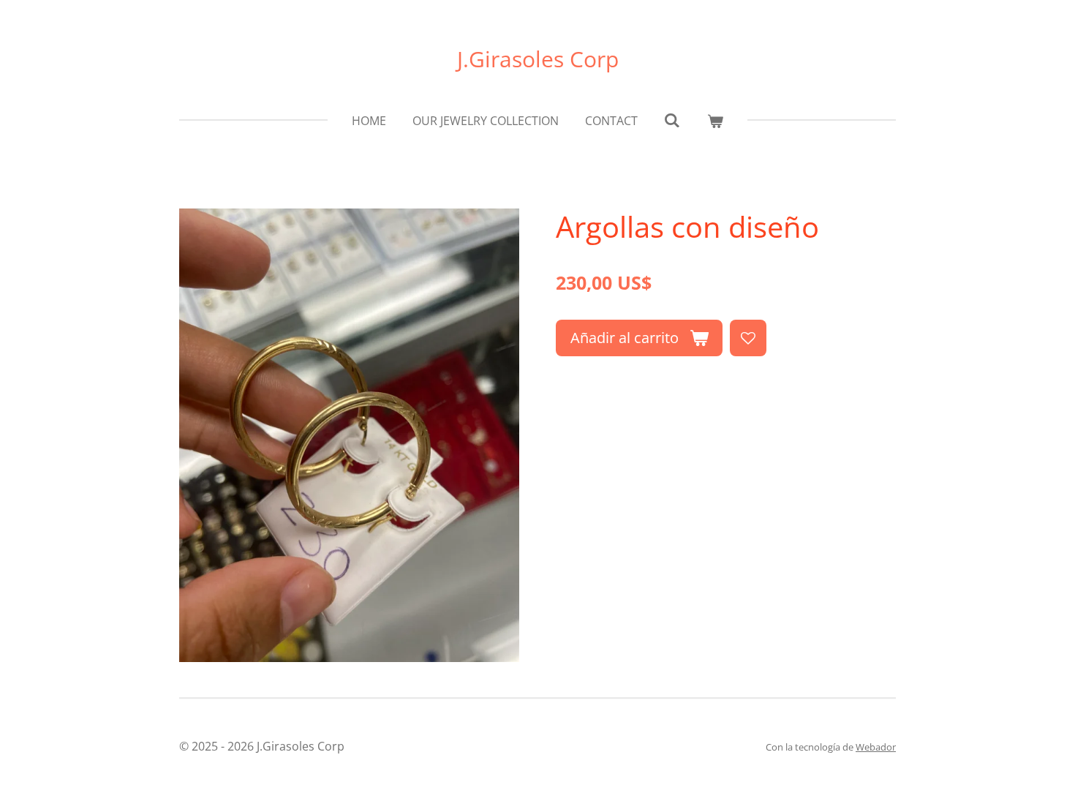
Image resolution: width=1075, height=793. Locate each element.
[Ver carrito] (715, 120)
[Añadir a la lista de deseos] (748, 338)
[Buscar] (672, 120)
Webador (876, 746)
